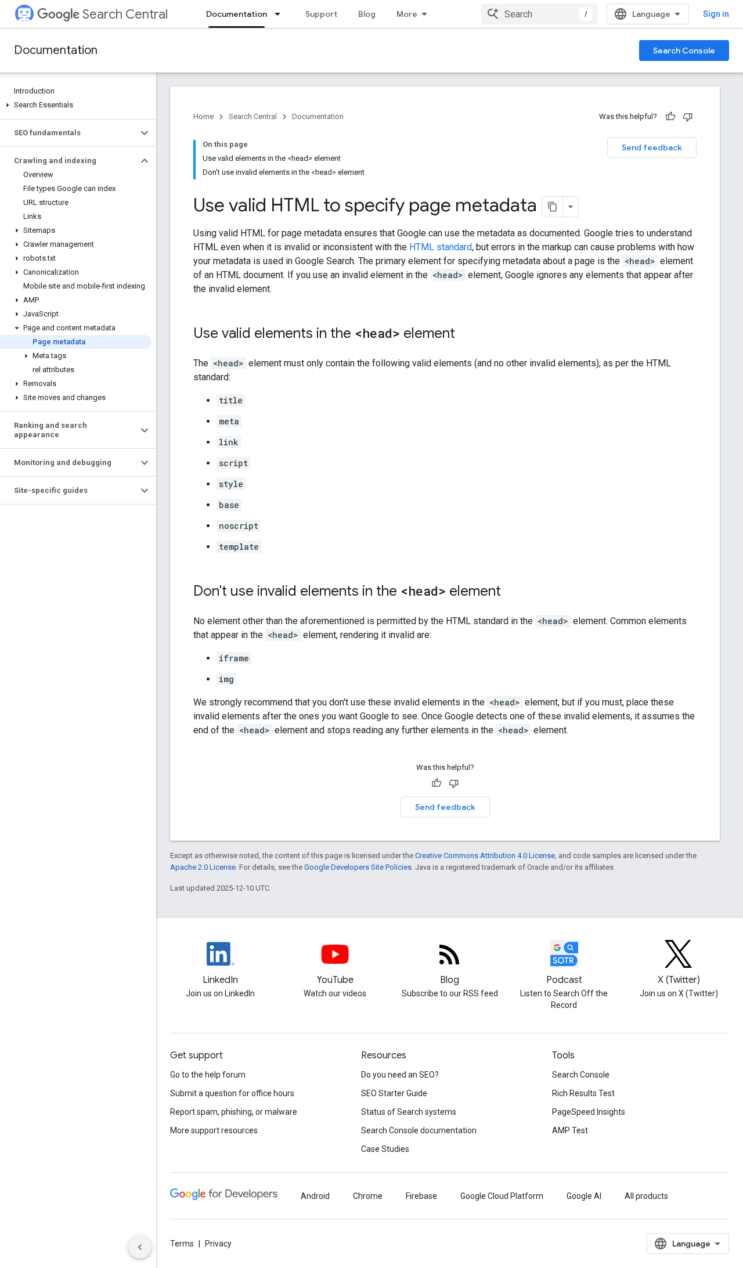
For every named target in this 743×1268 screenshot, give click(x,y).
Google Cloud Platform (501, 1196)
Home (203, 116)
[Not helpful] (688, 116)
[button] (76, 105)
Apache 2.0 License (203, 867)
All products (646, 1196)
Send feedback (652, 147)
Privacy (218, 1243)
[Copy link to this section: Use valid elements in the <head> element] (466, 334)
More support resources (214, 1130)
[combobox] (539, 13)
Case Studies (385, 1149)
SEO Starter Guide (394, 1093)
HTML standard (440, 247)
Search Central (125, 14)
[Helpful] (670, 116)
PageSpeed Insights (588, 1111)
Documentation (236, 14)
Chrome (368, 1196)
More (406, 14)
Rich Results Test (583, 1093)
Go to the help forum (208, 1074)
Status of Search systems (408, 1111)
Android (315, 1196)
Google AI (584, 1196)
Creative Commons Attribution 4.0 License (485, 855)
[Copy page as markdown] (552, 207)
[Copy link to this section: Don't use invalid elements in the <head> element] (512, 592)
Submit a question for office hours (232, 1093)
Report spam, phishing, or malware (233, 1111)
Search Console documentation (419, 1130)
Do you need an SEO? (400, 1074)
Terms (182, 1243)
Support (321, 14)
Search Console (684, 50)
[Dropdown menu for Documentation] (281, 14)
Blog (367, 14)
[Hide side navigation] (140, 1247)
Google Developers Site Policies (358, 867)
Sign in (716, 14)
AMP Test (570, 1130)
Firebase (421, 1196)
